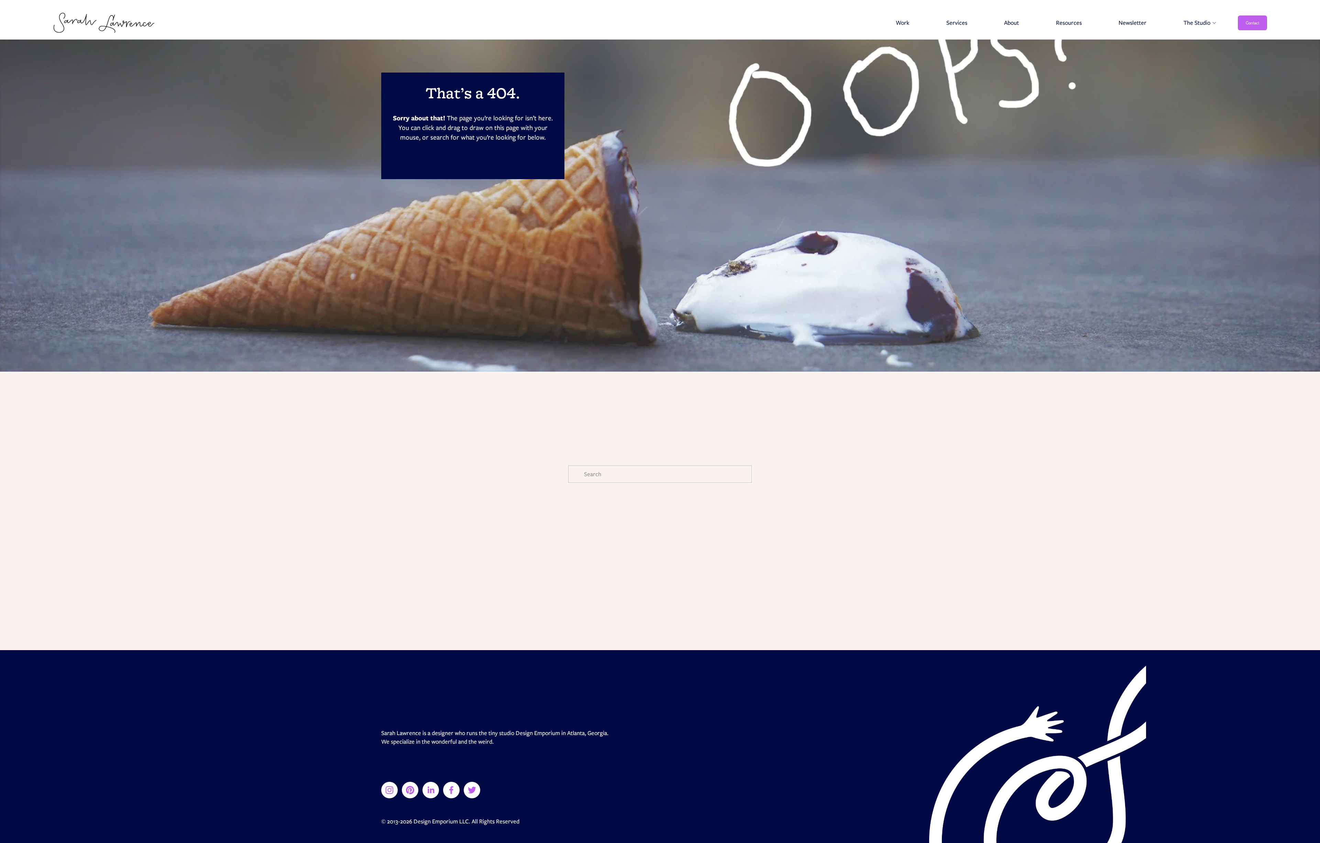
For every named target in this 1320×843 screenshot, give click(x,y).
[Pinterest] (410, 790)
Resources (1069, 23)
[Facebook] (451, 790)
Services (956, 23)
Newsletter (1132, 23)
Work (902, 23)
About (1011, 23)
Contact (1253, 22)
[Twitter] (472, 790)
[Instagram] (389, 790)
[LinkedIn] (430, 790)
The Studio (1197, 23)
